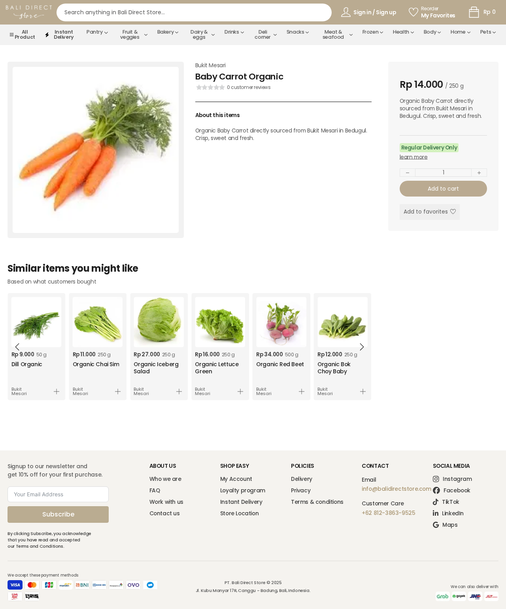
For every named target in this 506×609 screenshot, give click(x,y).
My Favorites (438, 15)
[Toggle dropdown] (106, 32)
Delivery (301, 479)
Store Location (239, 513)
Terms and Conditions (39, 546)
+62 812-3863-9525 (388, 513)
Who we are (165, 479)
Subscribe (58, 514)
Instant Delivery (241, 502)
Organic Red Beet (280, 364)
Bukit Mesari (210, 65)
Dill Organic (26, 364)
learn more (414, 157)
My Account (236, 479)
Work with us (166, 502)
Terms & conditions (317, 502)
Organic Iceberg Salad (156, 367)
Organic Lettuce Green (216, 367)
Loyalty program (242, 490)
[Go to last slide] (17, 347)
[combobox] (194, 12)
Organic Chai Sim (96, 364)
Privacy (300, 490)
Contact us (164, 513)
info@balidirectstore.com (396, 489)
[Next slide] (362, 347)
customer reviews (249, 87)
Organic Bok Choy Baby (334, 367)
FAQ (154, 490)
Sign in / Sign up (374, 12)
